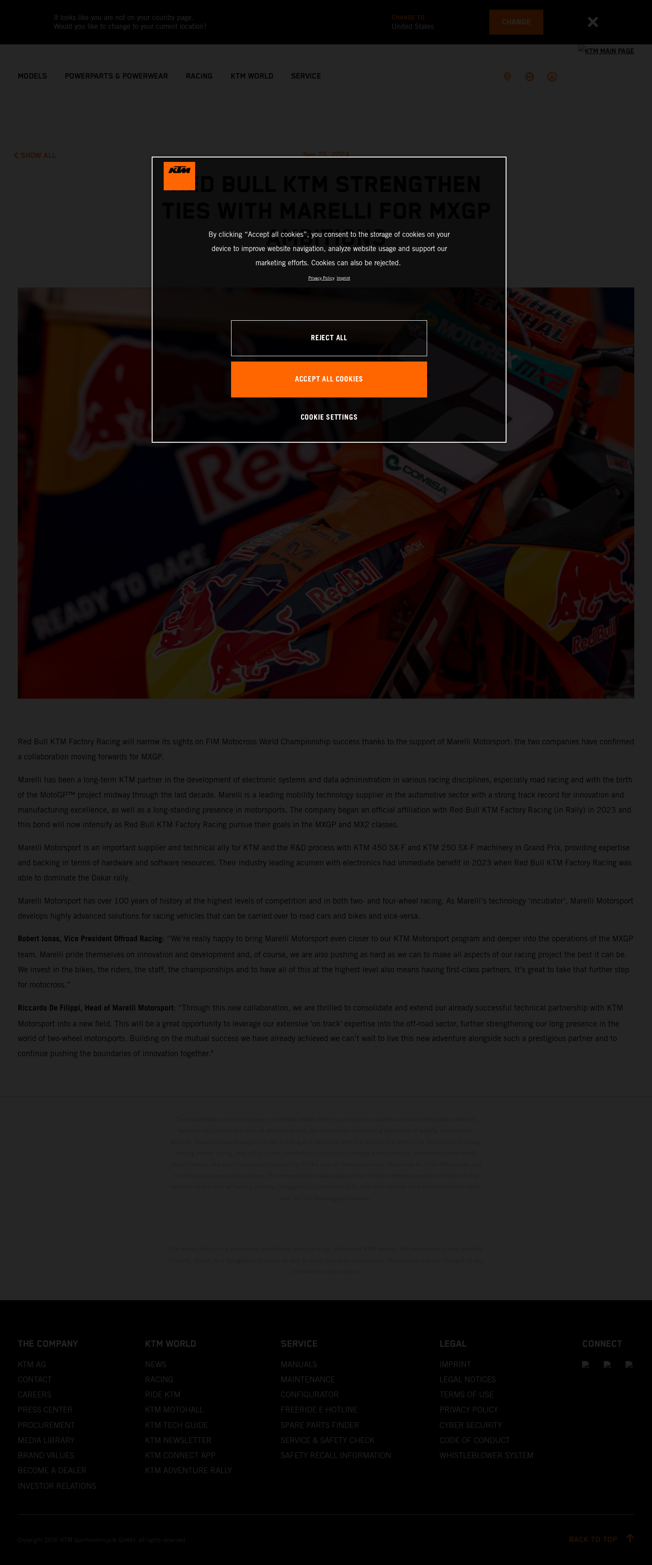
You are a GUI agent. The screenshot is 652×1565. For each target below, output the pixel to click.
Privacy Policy (321, 277)
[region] (329, 300)
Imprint (343, 277)
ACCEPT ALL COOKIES (329, 379)
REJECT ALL (329, 338)
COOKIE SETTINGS (329, 418)
